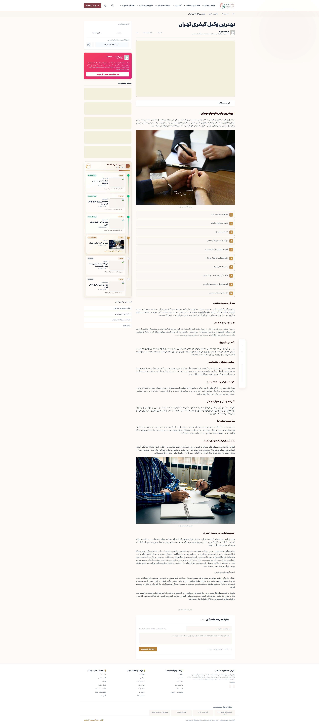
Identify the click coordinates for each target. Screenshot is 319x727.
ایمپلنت (103, 696)
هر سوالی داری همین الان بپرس (108, 74)
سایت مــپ (102, 674)
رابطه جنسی (102, 685)
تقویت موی (180, 689)
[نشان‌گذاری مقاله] (242, 356)
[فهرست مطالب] (242, 384)
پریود (104, 681)
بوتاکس (142, 678)
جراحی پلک (141, 689)
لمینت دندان (102, 678)
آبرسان (181, 674)
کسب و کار (225, 14)
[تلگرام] (230, 686)
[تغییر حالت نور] (105, 5)
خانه (233, 14)
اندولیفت (142, 674)
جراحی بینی (141, 685)
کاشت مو (142, 692)
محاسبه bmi (141, 696)
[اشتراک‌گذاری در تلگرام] (93, 44)
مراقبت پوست (179, 685)
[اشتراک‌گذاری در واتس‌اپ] (88, 44)
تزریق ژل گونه (140, 681)
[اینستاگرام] (234, 686)
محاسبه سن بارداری (177, 692)
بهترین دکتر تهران (100, 689)
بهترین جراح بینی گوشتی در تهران (159, 712)
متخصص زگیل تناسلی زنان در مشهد (224, 713)
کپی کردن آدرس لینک (111, 44)
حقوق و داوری (213, 14)
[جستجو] (112, 5)
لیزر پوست (180, 681)
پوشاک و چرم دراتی (181, 712)
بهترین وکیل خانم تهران (225, 551)
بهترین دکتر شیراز (100, 692)
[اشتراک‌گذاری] (242, 361)
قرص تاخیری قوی (203, 712)
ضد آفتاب (180, 678)
